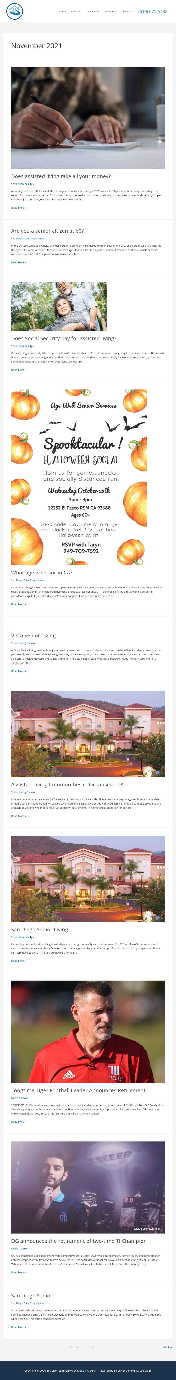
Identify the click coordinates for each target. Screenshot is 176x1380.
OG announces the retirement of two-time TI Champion (79, 1240)
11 (91, 1347)
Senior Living (18, 643)
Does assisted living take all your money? (61, 176)
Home (62, 11)
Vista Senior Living (33, 635)
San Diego (17, 238)
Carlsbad (76, 11)
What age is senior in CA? (41, 572)
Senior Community (21, 183)
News (126, 11)
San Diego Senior (31, 1295)
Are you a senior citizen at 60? (47, 230)
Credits (91, 1370)
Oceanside (93, 11)
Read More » (18, 208)
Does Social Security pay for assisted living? (63, 338)
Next (168, 1347)
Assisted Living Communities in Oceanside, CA (67, 784)
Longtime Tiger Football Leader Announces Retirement (78, 1090)
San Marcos (111, 11)
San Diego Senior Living (39, 929)
